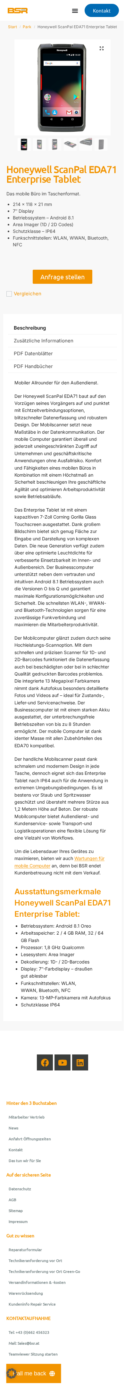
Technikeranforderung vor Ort (35, 1260)
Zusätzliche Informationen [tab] (43, 341)
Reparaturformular (25, 1249)
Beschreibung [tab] (30, 328)
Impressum (18, 1221)
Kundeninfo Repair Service (32, 1304)
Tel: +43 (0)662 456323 (29, 1332)
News (13, 1127)
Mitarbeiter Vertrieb (27, 1116)
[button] (101, 48)
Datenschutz (20, 1188)
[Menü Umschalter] (75, 10)
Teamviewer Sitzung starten (33, 1353)
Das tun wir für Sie (25, 1160)
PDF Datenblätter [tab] (33, 353)
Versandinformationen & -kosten (37, 1282)
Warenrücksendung (26, 1293)
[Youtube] (62, 1062)
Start (12, 26)
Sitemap (16, 1210)
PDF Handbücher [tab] (33, 366)
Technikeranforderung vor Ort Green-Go (44, 1271)
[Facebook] (45, 1062)
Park (27, 26)
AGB (12, 1199)
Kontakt (16, 1149)
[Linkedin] (80, 1062)
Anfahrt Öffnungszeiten (30, 1138)
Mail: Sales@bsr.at (24, 1343)
